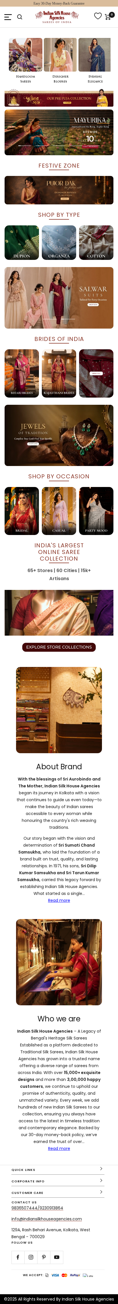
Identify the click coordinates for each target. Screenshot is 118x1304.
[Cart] (108, 17)
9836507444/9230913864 (37, 1208)
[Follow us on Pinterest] (43, 1257)
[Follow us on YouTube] (56, 1257)
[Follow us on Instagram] (30, 1257)
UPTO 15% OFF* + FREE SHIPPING (59, 3)
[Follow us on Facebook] (17, 1257)
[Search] (19, 17)
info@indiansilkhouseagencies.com (46, 1219)
